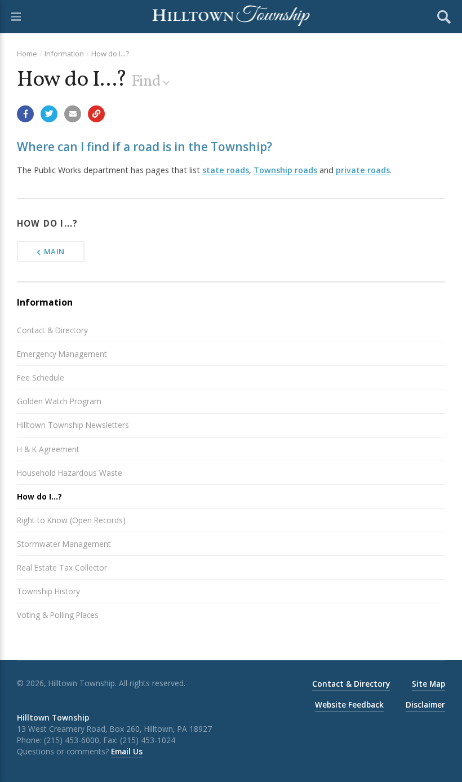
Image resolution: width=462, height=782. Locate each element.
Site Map (428, 683)
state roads (225, 170)
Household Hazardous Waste (69, 472)
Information (64, 53)
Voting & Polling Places (58, 614)
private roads (363, 170)
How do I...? (110, 53)
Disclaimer (425, 704)
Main (54, 251)
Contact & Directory (52, 330)
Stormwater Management (64, 543)
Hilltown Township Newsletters (73, 424)
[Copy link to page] (96, 113)
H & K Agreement (48, 449)
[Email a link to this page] (72, 113)
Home (27, 53)
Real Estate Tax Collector (62, 567)
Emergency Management (62, 353)
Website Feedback (349, 704)
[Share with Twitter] (49, 113)
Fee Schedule (40, 377)
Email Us (127, 751)
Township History (48, 591)
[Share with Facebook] (25, 113)
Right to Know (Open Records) (71, 520)
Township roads (285, 170)
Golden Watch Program (59, 401)
